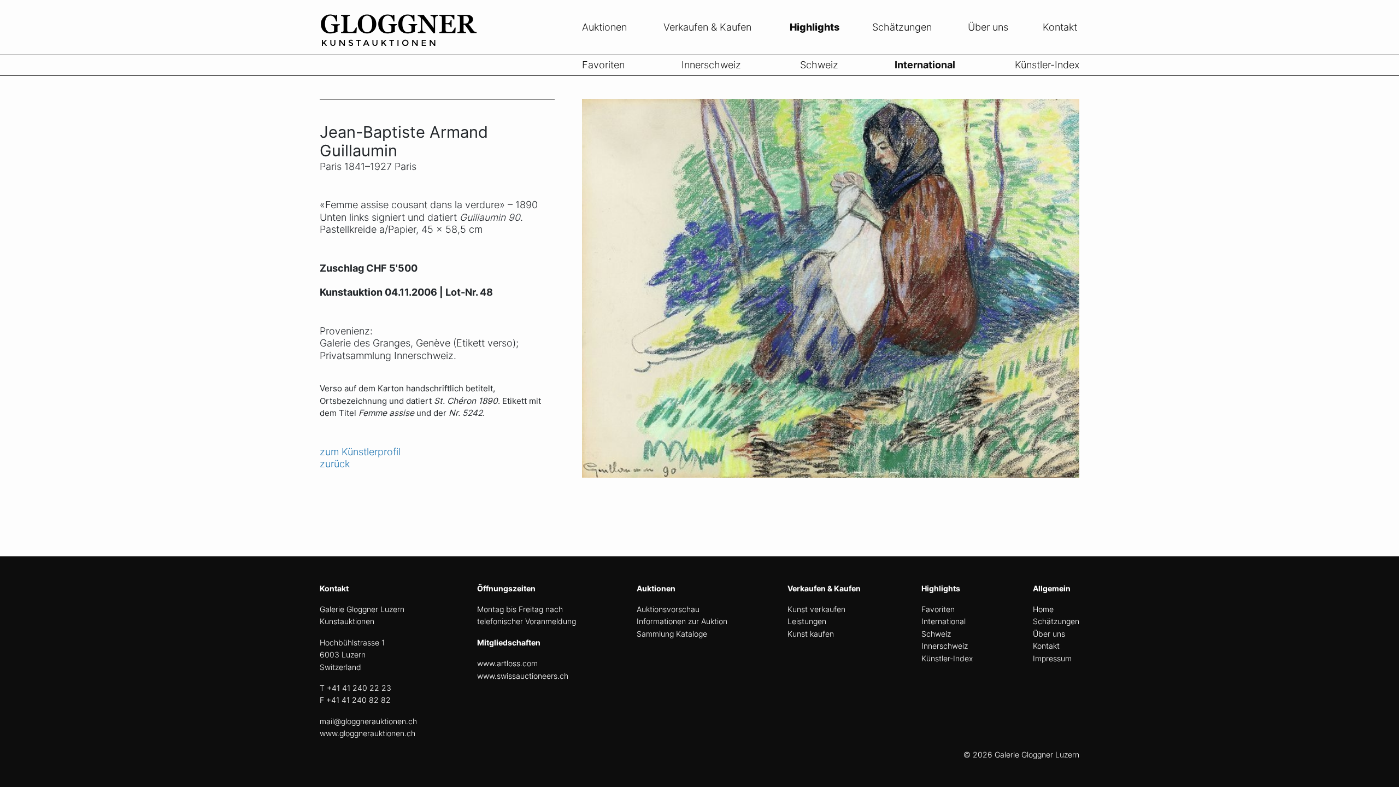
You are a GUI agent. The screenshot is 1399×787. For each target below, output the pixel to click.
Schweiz (819, 65)
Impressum (1052, 658)
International (925, 65)
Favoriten (603, 65)
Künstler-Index (1047, 65)
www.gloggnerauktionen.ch (367, 733)
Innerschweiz (711, 65)
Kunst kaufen (810, 633)
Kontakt (1060, 27)
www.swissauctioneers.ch (522, 675)
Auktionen (604, 27)
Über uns (988, 27)
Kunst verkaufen (816, 609)
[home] (402, 48)
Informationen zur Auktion (682, 621)
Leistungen (806, 621)
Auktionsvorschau (668, 609)
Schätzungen (902, 27)
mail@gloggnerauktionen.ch (368, 721)
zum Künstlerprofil (360, 451)
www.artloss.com (507, 663)
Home (1043, 609)
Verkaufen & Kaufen (707, 27)
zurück (335, 463)
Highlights (814, 27)
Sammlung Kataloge (672, 633)
